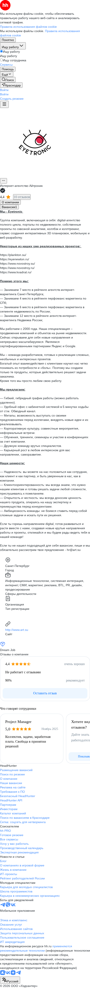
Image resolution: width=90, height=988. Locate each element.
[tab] (10, 202)
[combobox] (10, 980)
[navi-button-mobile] (4, 104)
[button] (4, 90)
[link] (8, 79)
